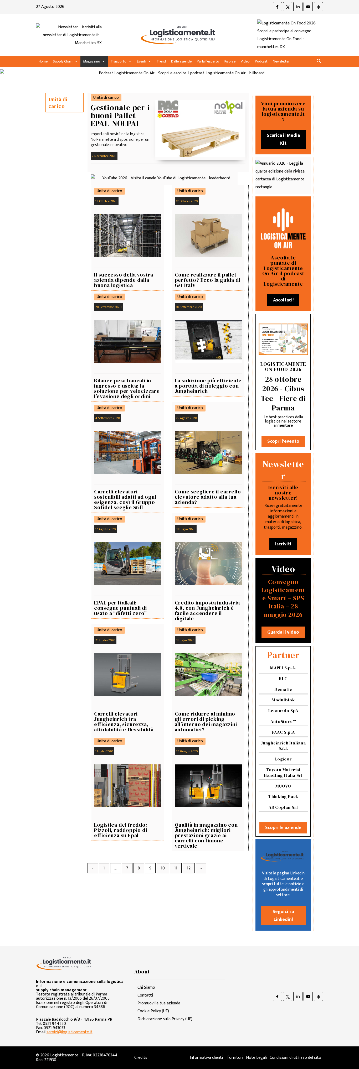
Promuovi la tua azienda (158, 1003)
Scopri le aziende (283, 828)
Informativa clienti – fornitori (216, 1057)
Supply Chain (63, 61)
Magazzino (91, 61)
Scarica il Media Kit (283, 139)
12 (189, 868)
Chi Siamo (146, 987)
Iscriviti (283, 544)
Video (245, 61)
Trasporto (118, 61)
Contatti (145, 995)
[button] (319, 61)
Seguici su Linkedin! (283, 916)
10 (163, 868)
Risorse (229, 61)
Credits (140, 1057)
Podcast (261, 61)
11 (175, 868)
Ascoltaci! (283, 300)
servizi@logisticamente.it (70, 1032)
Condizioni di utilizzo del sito (295, 1057)
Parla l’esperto (208, 61)
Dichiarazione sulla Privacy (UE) (164, 1019)
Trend (161, 61)
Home (43, 61)
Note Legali (256, 1057)
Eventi (141, 61)
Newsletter (281, 61)
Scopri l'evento (283, 441)
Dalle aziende (181, 61)
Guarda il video (283, 632)
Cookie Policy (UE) (153, 1011)
